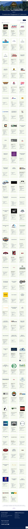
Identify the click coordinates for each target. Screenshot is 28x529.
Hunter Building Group (22, 271)
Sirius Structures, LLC (22, 427)
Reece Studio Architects (4, 412)
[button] (2, 22)
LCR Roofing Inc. (21, 311)
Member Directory (17, 515)
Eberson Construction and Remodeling (22, 172)
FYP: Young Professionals (6, 10)
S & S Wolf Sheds (13, 427)
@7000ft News (17, 10)
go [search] (24, 20)
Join (24, 10)
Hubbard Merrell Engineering (13, 271)
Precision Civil (21, 383)
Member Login (17, 514)
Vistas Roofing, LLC (5, 483)
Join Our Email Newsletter (5, 522)
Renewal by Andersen (14, 412)
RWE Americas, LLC (5, 427)
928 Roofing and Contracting (5, 31)
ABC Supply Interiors (22, 30)
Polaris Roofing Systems (13, 383)
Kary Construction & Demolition (22, 286)
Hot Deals (18, 505)
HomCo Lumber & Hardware (21, 257)
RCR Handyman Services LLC (21, 398)
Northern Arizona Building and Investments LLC (13, 354)
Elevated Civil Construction (13, 186)
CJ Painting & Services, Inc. (21, 116)
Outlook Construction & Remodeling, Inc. (14, 370)
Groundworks (21, 243)
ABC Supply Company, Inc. (13, 31)
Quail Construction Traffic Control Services (5, 398)
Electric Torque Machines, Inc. (5, 186)
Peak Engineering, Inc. (22, 369)
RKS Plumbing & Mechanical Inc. (21, 412)
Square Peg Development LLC (13, 441)
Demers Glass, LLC (21, 144)
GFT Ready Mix (5, 243)
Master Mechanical (5, 339)
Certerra (4, 115)
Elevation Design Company (21, 186)
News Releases (10, 505)
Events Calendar (14, 505)
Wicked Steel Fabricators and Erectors (5, 497)
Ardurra (4, 59)
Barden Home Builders (22, 73)
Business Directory (6, 505)
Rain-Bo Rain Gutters (14, 397)
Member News (17, 516)
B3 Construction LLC (14, 73)
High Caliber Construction (12, 257)
